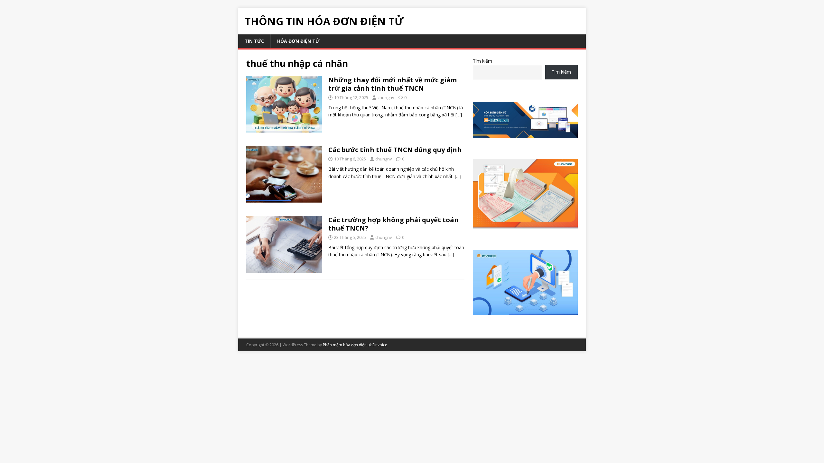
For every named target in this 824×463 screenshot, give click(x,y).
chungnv (386, 97)
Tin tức (254, 41)
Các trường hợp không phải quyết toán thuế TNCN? (393, 223)
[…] (458, 115)
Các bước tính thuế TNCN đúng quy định (395, 149)
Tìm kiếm (482, 61)
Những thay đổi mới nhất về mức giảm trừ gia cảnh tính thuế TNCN (392, 84)
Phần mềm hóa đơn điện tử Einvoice (355, 345)
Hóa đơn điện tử (298, 41)
